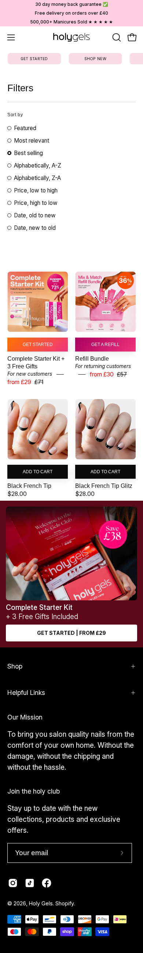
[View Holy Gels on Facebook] (46, 882)
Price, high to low (36, 202)
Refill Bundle (92, 359)
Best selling (28, 153)
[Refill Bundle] (105, 302)
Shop (14, 666)
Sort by (15, 114)
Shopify (64, 903)
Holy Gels (41, 903)
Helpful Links (26, 692)
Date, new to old (35, 227)
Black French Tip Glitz (103, 486)
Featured (25, 128)
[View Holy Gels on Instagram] (12, 882)
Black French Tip (29, 486)
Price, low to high (36, 190)
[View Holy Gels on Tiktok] (29, 882)
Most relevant (31, 140)
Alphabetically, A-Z (37, 165)
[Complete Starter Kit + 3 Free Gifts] (37, 302)
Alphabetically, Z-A (37, 177)
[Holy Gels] (71, 37)
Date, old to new (35, 215)
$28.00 (17, 493)
